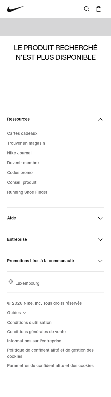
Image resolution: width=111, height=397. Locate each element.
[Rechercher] (86, 9)
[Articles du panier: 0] (98, 9)
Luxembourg (27, 283)
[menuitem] (17, 312)
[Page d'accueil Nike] (16, 9)
